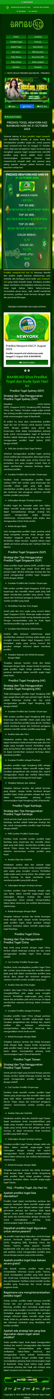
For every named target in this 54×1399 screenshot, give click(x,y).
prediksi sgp (18, 623)
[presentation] (25, 370)
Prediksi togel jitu (13, 505)
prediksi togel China (30, 953)
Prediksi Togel (16, 42)
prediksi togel (34, 453)
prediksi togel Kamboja (39, 825)
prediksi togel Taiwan (38, 1078)
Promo (28, 106)
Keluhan (16, 67)
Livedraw (38, 36)
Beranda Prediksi (13, 116)
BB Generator (38, 52)
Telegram (22, 11)
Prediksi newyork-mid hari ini (18, 272)
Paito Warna (16, 57)
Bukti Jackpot (38, 62)
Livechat (33, 11)
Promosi (37, 42)
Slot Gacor (16, 52)
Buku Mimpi (16, 62)
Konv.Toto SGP (38, 57)
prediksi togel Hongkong (33, 693)
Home (16, 36)
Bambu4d (35, 416)
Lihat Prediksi (28, 362)
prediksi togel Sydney (31, 440)
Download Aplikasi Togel (20, 7)
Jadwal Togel (16, 47)
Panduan (38, 67)
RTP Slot (43, 106)
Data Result (38, 47)
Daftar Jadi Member (41, 7)
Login (12, 106)
